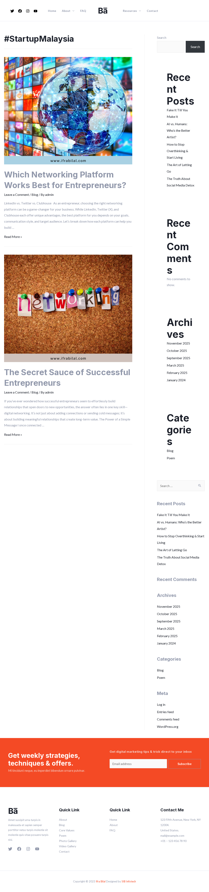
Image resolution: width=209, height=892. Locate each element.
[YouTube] (35, 11)
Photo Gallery (68, 841)
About (66, 10)
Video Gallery (67, 846)
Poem (171, 458)
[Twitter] (12, 11)
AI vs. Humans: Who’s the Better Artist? (178, 130)
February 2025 (177, 373)
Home (52, 10)
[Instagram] (28, 11)
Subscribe (185, 764)
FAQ (83, 10)
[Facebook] (20, 11)
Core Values (66, 830)
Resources (130, 10)
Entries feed (165, 712)
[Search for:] (181, 486)
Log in (161, 704)
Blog (34, 194)
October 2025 (177, 350)
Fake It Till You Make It (173, 515)
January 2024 (176, 380)
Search (161, 37)
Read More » (13, 237)
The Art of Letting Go (172, 550)
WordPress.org (167, 726)
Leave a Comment (16, 194)
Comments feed (168, 719)
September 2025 (178, 358)
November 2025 (178, 343)
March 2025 (175, 365)
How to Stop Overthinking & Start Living (177, 150)
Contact (152, 10)
